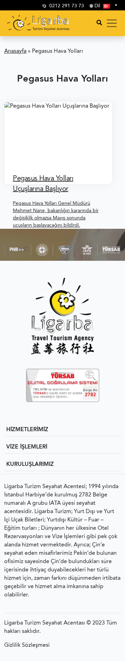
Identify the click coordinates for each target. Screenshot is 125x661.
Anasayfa (15, 51)
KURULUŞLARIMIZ (30, 464)
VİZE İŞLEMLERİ (26, 447)
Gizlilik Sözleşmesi (27, 645)
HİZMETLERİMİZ (27, 430)
